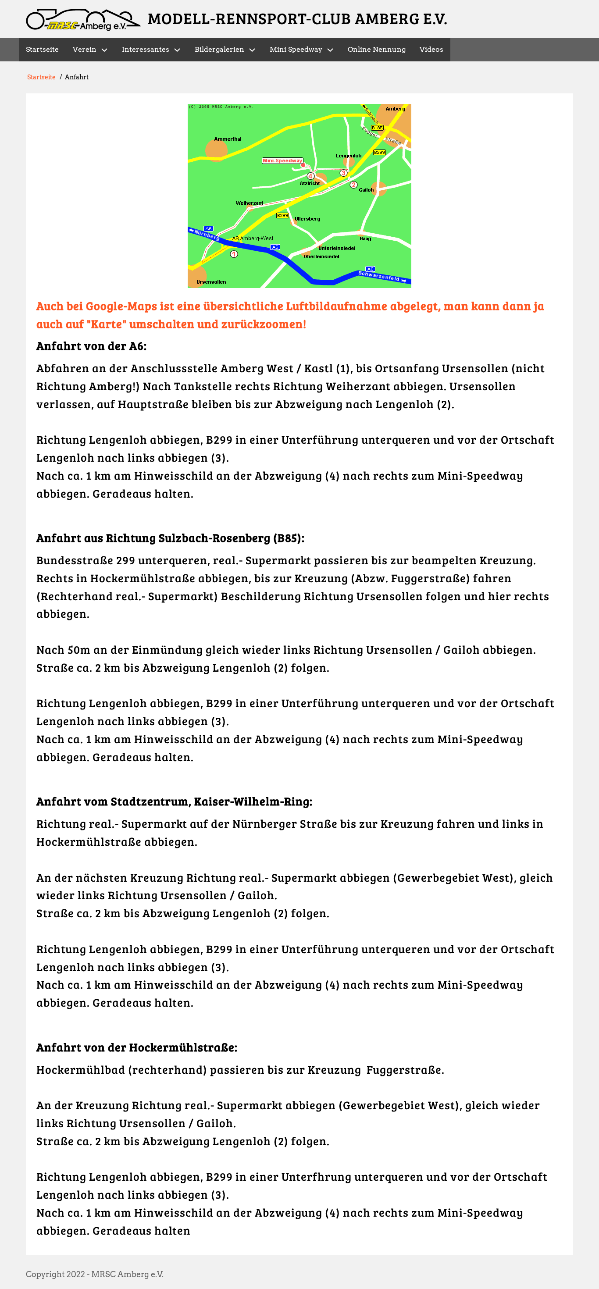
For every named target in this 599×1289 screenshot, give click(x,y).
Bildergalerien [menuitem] (219, 49)
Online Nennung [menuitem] (377, 49)
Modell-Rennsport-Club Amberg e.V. (298, 17)
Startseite (41, 77)
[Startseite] (83, 20)
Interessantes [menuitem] (145, 49)
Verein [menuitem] (84, 49)
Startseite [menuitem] (42, 49)
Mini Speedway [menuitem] (296, 49)
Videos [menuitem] (431, 49)
